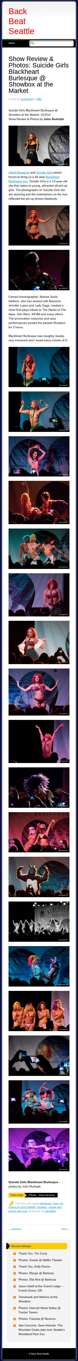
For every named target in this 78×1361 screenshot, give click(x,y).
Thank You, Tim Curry (33, 1253)
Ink (61, 1203)
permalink (50, 1211)
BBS (39, 99)
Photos (32, 1195)
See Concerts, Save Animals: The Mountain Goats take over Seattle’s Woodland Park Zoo (42, 1330)
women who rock (18, 1211)
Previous (15, 1229)
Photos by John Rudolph (22, 1207)
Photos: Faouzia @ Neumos (37, 1318)
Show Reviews (47, 1195)
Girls (55, 1203)
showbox (42, 1207)
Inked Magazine (19, 172)
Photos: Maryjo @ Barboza (36, 1273)
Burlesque (46, 1203)
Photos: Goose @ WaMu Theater (40, 1260)
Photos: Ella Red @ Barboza (37, 1279)
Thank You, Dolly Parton (34, 1266)
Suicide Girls (44, 172)
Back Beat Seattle (21, 21)
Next (65, 1229)
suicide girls (55, 1207)
